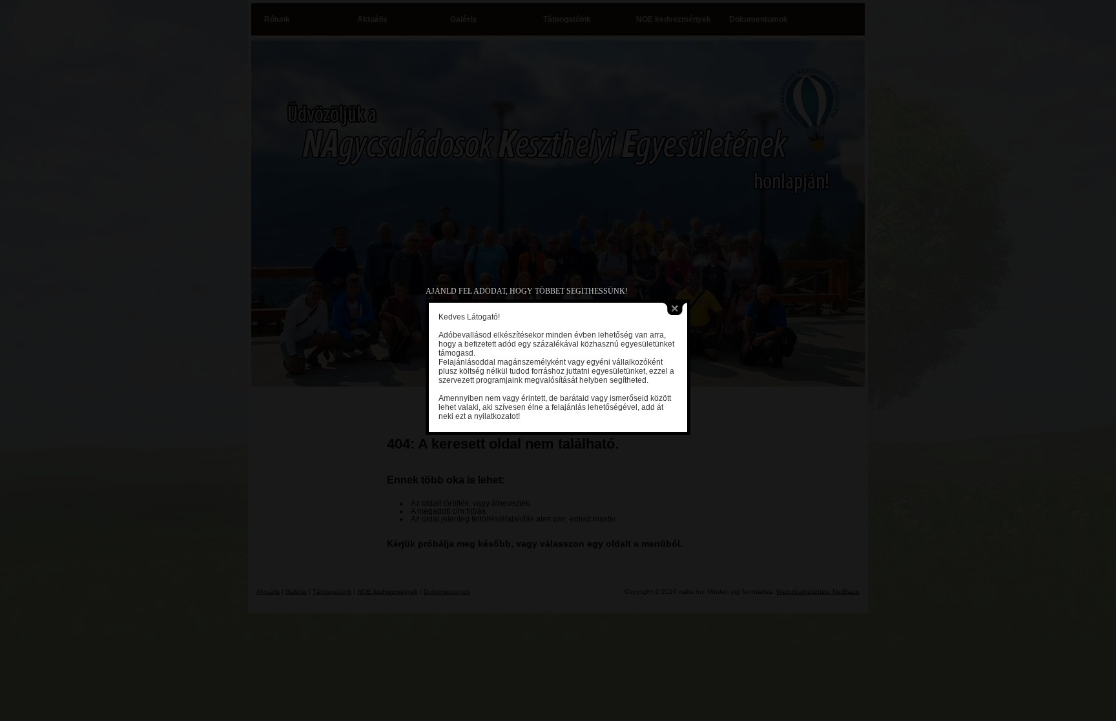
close (675, 309)
